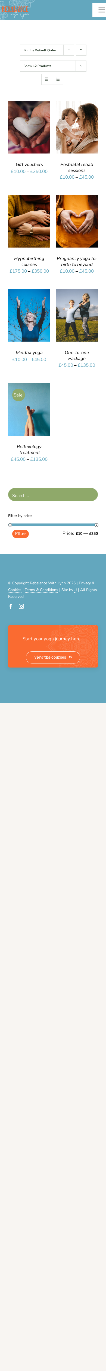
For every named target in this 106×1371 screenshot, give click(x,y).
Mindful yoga (29, 352)
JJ (75, 589)
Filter (20, 533)
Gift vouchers (29, 164)
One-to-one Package (77, 355)
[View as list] (57, 79)
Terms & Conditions (41, 589)
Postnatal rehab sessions (76, 167)
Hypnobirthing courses (29, 261)
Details (20, 134)
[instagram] (21, 606)
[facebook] (10, 606)
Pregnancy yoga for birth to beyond (77, 261)
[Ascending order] (81, 50)
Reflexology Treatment (29, 449)
